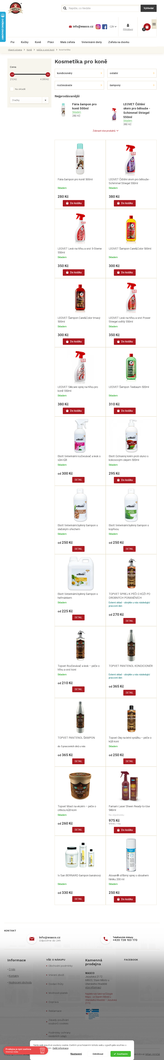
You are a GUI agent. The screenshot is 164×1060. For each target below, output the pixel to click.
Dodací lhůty (56, 983)
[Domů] (16, 50)
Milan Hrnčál (152, 1054)
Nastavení (76, 1053)
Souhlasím (122, 1054)
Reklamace (55, 1010)
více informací (93, 987)
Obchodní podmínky (61, 965)
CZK (112, 26)
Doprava (53, 1001)
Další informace (61, 1048)
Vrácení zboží (56, 974)
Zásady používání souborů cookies (59, 1021)
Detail (78, 480)
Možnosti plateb (58, 992)
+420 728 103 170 (125, 940)
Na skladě (20, 89)
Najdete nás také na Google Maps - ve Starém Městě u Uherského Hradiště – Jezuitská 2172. (101, 998)
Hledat (149, 8)
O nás (12, 969)
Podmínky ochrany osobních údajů (59, 1034)
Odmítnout (98, 1054)
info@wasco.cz (49, 937)
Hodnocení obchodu (20, 982)
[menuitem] (12, 42)
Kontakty (14, 975)
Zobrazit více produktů (104, 131)
